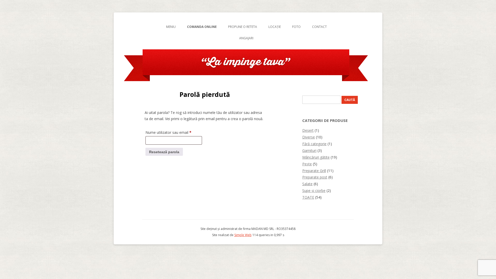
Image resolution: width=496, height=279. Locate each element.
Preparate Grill (314, 170)
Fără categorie (314, 143)
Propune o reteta (242, 27)
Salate (307, 183)
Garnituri (309, 150)
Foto (296, 27)
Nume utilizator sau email (173, 132)
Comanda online (202, 27)
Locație (274, 27)
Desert (308, 130)
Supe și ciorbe (314, 190)
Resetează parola (164, 152)
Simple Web (243, 235)
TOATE (308, 197)
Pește (307, 163)
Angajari (246, 38)
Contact (319, 27)
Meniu (171, 27)
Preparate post (314, 177)
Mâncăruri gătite (316, 157)
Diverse (308, 137)
